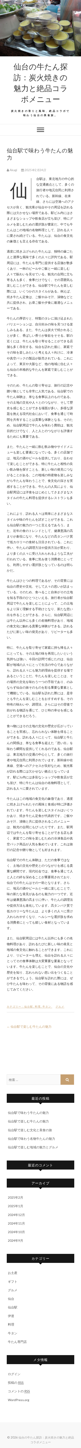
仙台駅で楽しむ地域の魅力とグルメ (33, 1147)
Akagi (13, 170)
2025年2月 (15, 1197)
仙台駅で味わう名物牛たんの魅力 (31, 1138)
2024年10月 (16, 1232)
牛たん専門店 (17, 1342)
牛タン (47, 1006)
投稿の (16, 1382)
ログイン (14, 1374)
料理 (38, 1006)
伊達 (11, 1316)
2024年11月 (16, 1223)
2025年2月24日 (35, 170)
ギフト (12, 1281)
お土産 (12, 1273)
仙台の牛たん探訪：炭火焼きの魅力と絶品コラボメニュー (41, 82)
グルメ (60, 1006)
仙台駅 (28, 1006)
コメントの (19, 1391)
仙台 (11, 1299)
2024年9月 (15, 1240)
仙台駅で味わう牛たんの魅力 (28, 1113)
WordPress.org (18, 1400)
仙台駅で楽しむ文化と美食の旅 (30, 1130)
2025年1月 (15, 1206)
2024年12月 (16, 1215)
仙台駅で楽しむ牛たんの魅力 (29, 1026)
